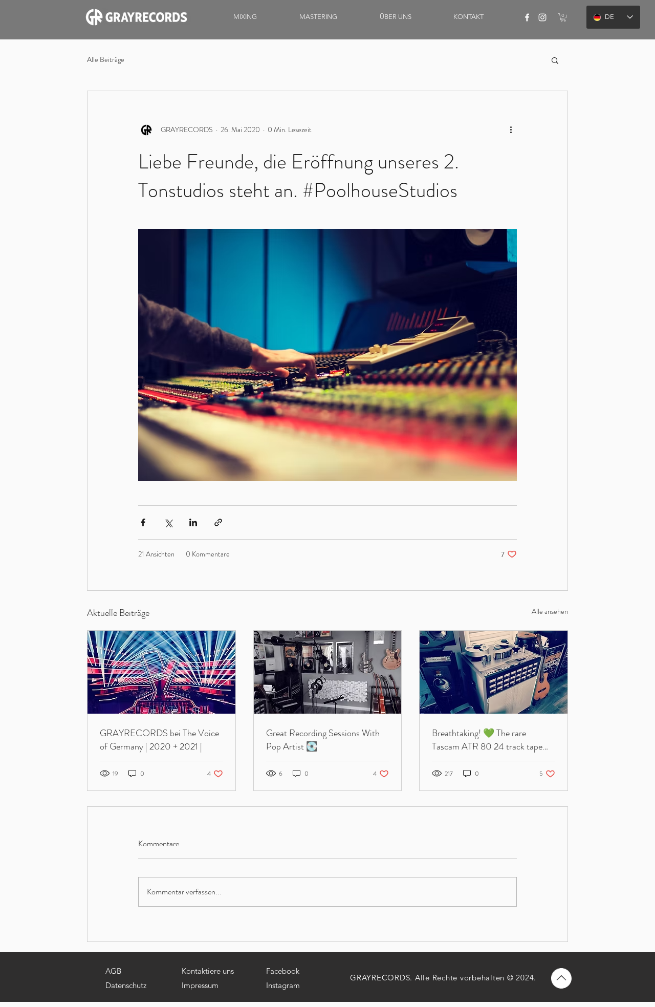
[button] (555, 60)
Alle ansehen (550, 611)
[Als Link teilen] (218, 522)
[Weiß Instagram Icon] (542, 17)
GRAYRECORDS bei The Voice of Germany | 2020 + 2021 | (159, 739)
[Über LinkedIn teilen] (193, 522)
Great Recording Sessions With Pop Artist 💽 (323, 739)
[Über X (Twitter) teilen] (168, 522)
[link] (563, 17)
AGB (113, 971)
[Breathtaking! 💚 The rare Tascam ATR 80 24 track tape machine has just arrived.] (493, 672)
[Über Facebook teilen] (143, 522)
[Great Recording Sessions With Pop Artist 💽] (328, 672)
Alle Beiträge (105, 60)
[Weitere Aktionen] (511, 130)
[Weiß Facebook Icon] (527, 17)
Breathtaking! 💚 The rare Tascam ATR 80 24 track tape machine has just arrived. (487, 739)
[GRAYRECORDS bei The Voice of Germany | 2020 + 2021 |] (161, 672)
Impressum (200, 985)
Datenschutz (125, 985)
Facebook (282, 971)
